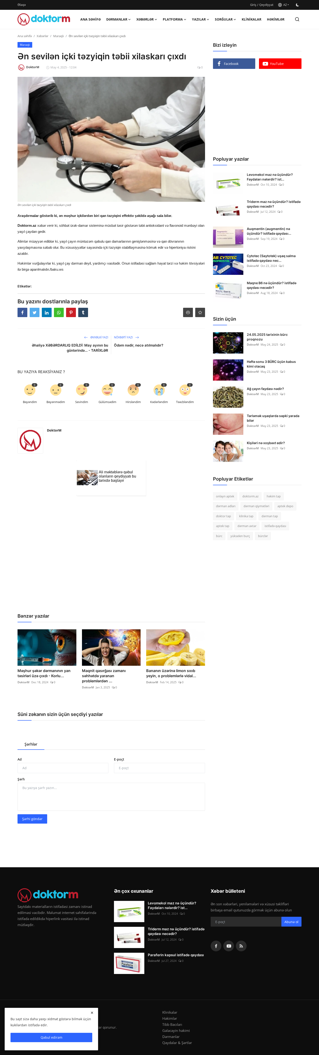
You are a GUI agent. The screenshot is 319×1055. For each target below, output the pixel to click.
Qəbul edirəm (51, 1037)
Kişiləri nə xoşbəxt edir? (266, 443)
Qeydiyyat (266, 5)
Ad (20, 759)
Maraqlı (58, 36)
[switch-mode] (297, 5)
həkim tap (274, 496)
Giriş (253, 5)
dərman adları (225, 506)
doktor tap (223, 516)
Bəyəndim (30, 402)
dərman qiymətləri (256, 506)
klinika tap (246, 516)
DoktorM (54, 430)
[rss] (241, 946)
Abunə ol (291, 922)
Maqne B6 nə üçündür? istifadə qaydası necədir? (271, 285)
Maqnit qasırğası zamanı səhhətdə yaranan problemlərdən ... (104, 675)
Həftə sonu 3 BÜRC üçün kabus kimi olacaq (271, 364)
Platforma (173, 19)
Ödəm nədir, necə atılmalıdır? (138, 345)
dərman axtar (246, 526)
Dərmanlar (171, 1036)
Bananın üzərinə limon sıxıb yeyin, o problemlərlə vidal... (171, 673)
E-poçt (119, 759)
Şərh (21, 779)
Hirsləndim (133, 402)
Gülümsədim (107, 402)
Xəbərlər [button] (145, 19)
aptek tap (222, 526)
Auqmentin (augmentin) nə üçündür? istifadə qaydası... (269, 231)
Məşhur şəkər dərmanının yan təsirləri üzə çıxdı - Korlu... (44, 673)
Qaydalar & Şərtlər (177, 1042)
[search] (297, 19)
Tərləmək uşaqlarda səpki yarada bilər (273, 418)
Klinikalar (251, 19)
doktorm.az (250, 496)
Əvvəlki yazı (99, 337)
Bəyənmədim (55, 402)
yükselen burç (240, 536)
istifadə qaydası (275, 526)
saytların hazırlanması (35, 367)
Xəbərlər (42, 36)
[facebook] (216, 946)
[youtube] (228, 946)
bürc (219, 536)
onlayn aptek (225, 496)
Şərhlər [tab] (31, 744)
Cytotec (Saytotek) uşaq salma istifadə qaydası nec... (271, 258)
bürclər (263, 536)
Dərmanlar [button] (116, 19)
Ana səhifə (90, 19)
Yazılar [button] (199, 19)
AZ (284, 5)
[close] (92, 1012)
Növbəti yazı (123, 337)
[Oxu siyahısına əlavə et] (200, 312)
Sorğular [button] (224, 19)
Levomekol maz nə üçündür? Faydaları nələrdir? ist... (270, 177)
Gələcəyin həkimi (176, 1030)
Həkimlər (275, 19)
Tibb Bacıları (172, 1024)
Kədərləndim (159, 402)
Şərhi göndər (32, 819)
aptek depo (285, 506)
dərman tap (270, 516)
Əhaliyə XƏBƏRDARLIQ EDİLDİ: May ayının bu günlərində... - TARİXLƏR (70, 348)
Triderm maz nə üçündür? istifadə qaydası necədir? (274, 204)
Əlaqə (22, 5)
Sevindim (81, 402)
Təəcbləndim (185, 402)
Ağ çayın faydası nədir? (265, 389)
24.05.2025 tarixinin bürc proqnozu (267, 337)
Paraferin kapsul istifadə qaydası (176, 955)
